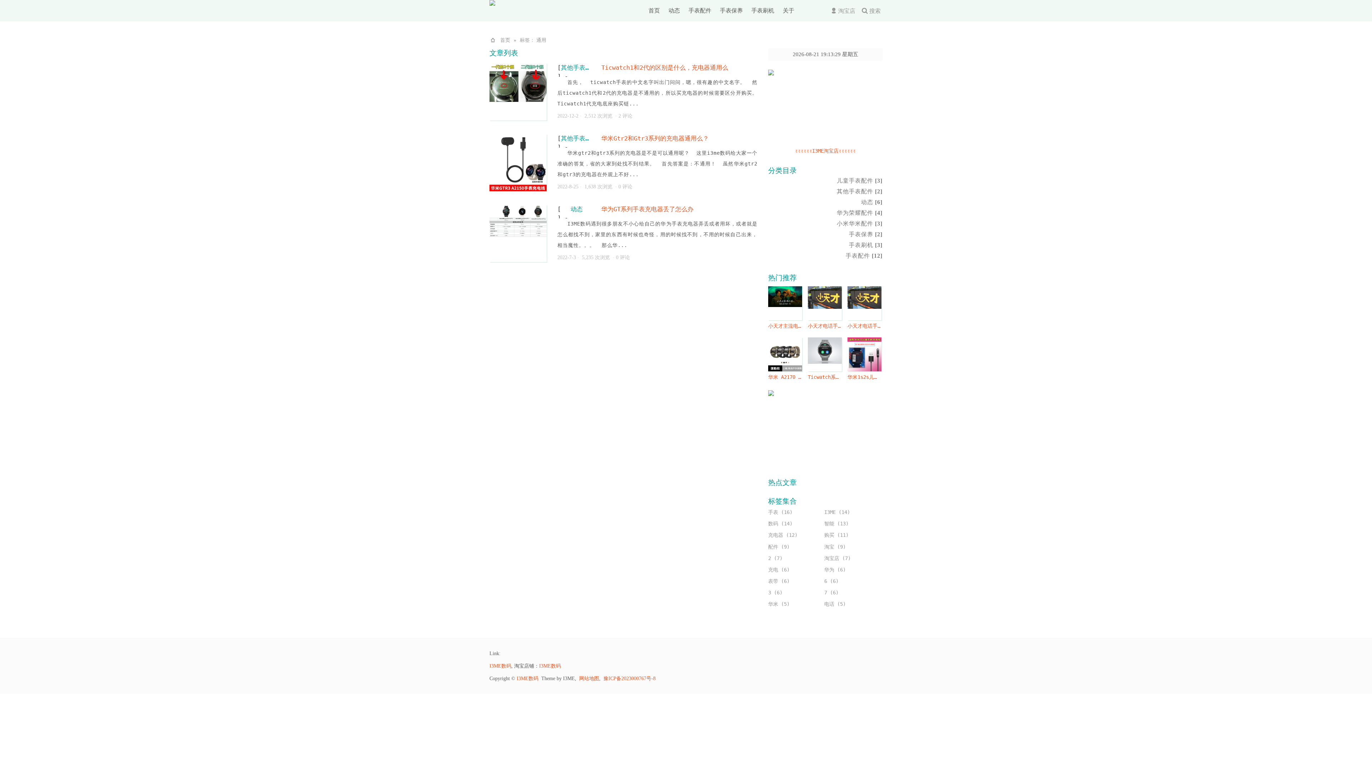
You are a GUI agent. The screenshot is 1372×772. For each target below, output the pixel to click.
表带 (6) (779, 581)
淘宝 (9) (835, 547)
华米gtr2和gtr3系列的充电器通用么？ (655, 138)
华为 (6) (835, 570)
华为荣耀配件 (860, 213)
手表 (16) (780, 512)
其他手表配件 (577, 67)
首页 (654, 11)
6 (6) (831, 581)
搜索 (875, 11)
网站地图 (589, 678)
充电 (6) (779, 570)
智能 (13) (836, 523)
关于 (788, 11)
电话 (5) (835, 604)
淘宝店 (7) (837, 558)
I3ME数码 (500, 666)
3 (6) (775, 592)
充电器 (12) (782, 535)
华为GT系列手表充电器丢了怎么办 (647, 209)
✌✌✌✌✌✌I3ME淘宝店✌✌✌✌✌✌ (825, 151)
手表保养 (731, 11)
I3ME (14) (837, 512)
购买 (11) (836, 535)
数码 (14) (780, 523)
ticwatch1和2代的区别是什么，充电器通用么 (664, 67)
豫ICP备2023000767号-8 (629, 678)
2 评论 (625, 116)
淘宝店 (846, 11)
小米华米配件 (860, 224)
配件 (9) (779, 547)
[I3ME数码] (521, 3)
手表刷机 (762, 11)
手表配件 (700, 11)
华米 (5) (779, 604)
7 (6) (831, 592)
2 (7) (775, 558)
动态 (674, 11)
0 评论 (625, 186)
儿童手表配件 (860, 181)
